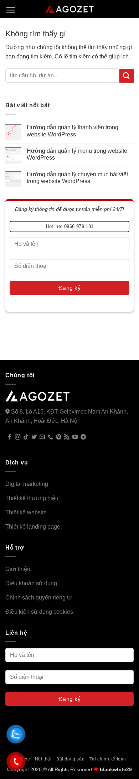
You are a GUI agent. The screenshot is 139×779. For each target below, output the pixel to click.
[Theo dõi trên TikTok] (26, 437)
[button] (10, 10)
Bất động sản (70, 759)
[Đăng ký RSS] (67, 437)
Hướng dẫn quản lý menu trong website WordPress (77, 154)
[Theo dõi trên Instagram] (17, 437)
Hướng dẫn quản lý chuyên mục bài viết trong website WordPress (77, 177)
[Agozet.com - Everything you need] (69, 9)
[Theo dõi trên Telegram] (83, 437)
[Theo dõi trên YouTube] (75, 437)
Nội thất (43, 759)
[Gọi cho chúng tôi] (50, 437)
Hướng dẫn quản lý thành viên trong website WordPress (72, 130)
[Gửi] (126, 76)
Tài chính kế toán (107, 759)
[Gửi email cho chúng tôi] (42, 437)
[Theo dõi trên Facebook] (9, 437)
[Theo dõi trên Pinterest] (58, 437)
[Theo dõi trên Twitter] (34, 437)
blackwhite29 (116, 769)
